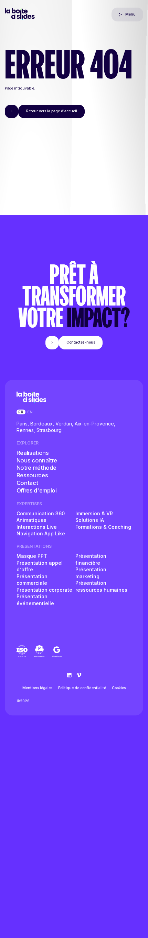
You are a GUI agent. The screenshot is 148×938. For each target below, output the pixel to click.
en (30, 412)
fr (20, 412)
